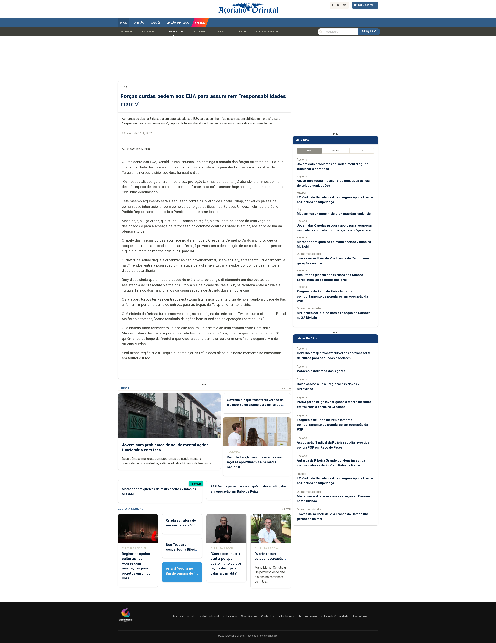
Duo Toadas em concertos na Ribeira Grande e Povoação (182, 549)
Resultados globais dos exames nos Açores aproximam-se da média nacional (255, 462)
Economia (199, 31)
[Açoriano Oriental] (125, 622)
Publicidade (230, 616)
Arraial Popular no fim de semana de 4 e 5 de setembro (181, 573)
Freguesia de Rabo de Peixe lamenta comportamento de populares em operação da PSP (332, 296)
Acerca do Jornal (183, 616)
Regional (127, 31)
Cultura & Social (267, 31)
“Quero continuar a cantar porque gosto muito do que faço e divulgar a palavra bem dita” (225, 563)
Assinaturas (359, 616)
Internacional (173, 31)
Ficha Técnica (286, 616)
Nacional (148, 31)
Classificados (249, 616)
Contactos (267, 616)
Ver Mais (286, 388)
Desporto (221, 31)
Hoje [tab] (309, 151)
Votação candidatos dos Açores (321, 371)
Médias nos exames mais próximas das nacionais (334, 213)
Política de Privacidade (334, 616)
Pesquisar (369, 31)
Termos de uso (308, 616)
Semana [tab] (335, 151)
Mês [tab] (362, 151)
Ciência (242, 31)
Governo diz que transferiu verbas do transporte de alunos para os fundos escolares (255, 404)
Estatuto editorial (208, 616)
